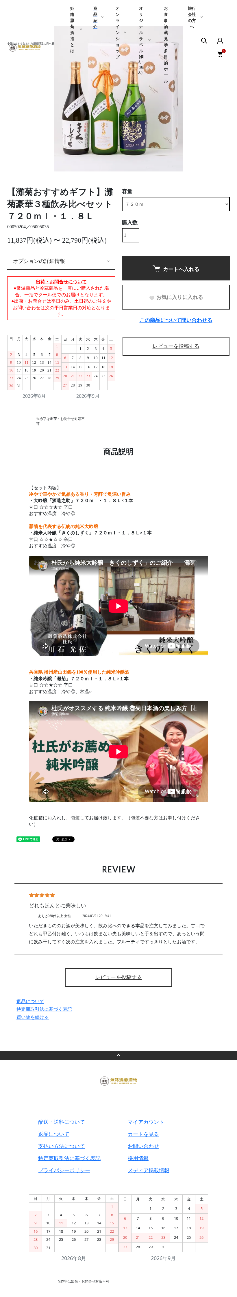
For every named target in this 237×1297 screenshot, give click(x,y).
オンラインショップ (118, 32)
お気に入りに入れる (179, 297)
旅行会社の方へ (192, 17)
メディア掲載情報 (148, 1170)
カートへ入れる (181, 269)
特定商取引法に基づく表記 (44, 1009)
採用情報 (138, 1158)
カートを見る (143, 1133)
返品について (30, 1001)
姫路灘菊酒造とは (72, 29)
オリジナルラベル (141, 40)
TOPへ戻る (118, 1055)
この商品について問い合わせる (176, 320)
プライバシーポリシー (64, 1170)
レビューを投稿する (176, 346)
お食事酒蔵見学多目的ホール (166, 45)
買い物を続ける (32, 1017)
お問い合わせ (143, 1146)
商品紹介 (95, 17)
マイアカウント (146, 1121)
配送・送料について (61, 1121)
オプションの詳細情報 (39, 261)
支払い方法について (61, 1146)
